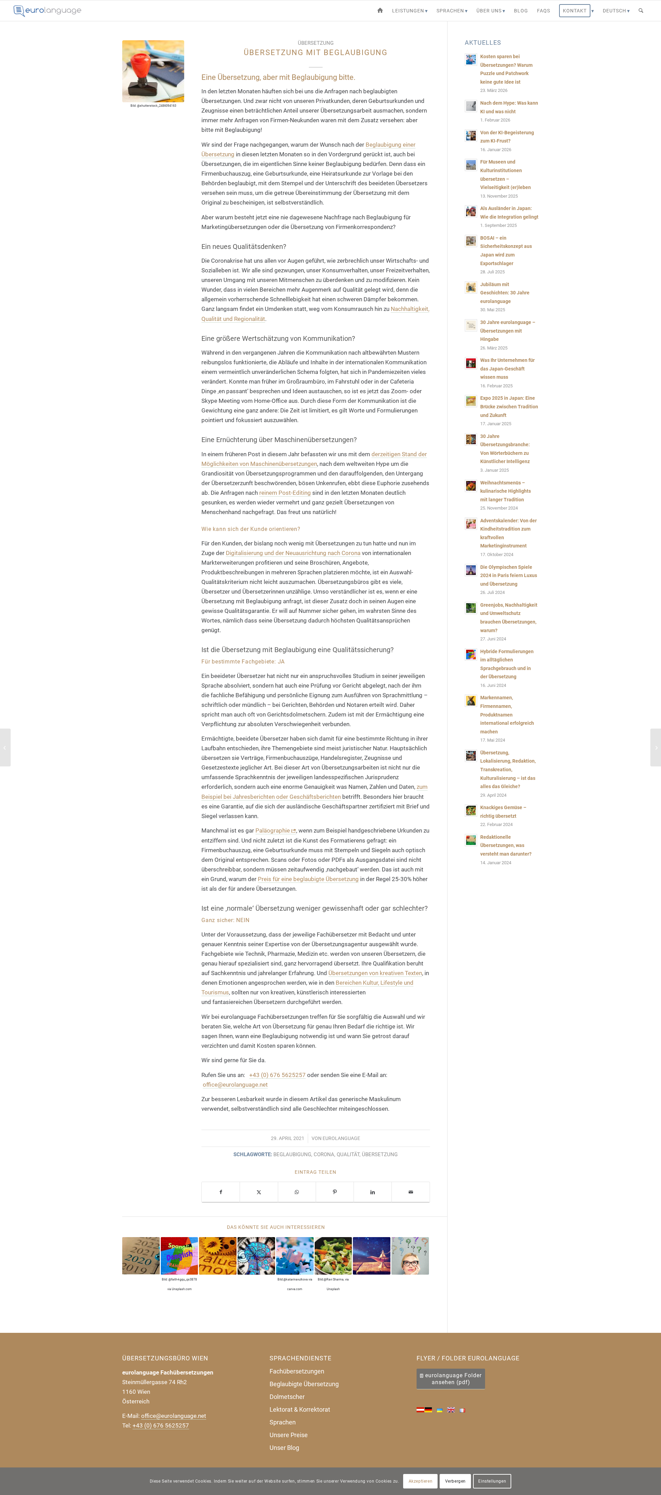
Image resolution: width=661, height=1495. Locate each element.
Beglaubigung (292, 1154)
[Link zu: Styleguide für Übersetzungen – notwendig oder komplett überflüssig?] (218, 1256)
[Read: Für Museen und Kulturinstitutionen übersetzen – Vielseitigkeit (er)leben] (471, 165)
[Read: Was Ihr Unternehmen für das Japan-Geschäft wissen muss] (471, 363)
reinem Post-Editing (285, 492)
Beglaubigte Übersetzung (304, 1384)
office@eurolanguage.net (235, 1084)
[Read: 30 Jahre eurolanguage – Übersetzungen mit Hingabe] (471, 325)
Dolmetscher (287, 1396)
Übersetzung (316, 43)
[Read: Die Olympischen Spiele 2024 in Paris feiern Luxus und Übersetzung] (471, 570)
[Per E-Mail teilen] (410, 1192)
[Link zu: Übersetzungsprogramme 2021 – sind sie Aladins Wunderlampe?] (371, 1256)
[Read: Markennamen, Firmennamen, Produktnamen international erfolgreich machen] (471, 700)
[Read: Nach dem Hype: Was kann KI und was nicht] (471, 106)
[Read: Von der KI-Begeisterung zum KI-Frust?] (471, 135)
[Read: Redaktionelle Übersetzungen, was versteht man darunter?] (471, 840)
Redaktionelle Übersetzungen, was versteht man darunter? (506, 845)
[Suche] (641, 10)
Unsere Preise (289, 1435)
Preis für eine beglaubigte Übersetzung (308, 879)
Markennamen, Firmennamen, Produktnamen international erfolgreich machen (507, 714)
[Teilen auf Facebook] (221, 1192)
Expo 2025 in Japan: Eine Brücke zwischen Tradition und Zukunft (509, 406)
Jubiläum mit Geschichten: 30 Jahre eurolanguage (504, 293)
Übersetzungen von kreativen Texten (375, 973)
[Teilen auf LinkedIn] (372, 1192)
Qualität (348, 1154)
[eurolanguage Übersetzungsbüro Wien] (380, 10)
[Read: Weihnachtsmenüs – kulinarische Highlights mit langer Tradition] (471, 486)
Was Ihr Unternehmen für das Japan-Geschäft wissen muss (507, 368)
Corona (324, 1154)
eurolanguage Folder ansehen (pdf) (453, 1379)
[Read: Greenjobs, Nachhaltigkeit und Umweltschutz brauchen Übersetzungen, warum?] (471, 608)
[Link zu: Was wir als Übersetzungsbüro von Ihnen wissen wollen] (410, 1256)
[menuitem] (380, 10)
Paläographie (272, 830)
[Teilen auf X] (258, 1192)
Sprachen (283, 1422)
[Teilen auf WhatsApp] (297, 1192)
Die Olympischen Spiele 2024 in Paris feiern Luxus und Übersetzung (508, 575)
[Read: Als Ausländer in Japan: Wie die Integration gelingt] (471, 211)
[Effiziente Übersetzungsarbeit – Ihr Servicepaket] (5, 747)
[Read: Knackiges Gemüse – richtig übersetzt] (471, 810)
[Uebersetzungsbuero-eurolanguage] (47, 10)
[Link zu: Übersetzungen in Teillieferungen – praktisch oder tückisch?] (256, 1256)
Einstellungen (492, 1481)
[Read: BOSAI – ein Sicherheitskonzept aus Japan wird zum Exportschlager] (471, 241)
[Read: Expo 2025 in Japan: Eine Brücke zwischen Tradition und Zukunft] (471, 401)
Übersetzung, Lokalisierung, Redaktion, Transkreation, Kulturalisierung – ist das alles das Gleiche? (508, 770)
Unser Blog (284, 1447)
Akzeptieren (421, 1481)
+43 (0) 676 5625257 (277, 1074)
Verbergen (455, 1481)
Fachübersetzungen (297, 1371)
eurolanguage (341, 1138)
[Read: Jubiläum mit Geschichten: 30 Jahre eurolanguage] (471, 287)
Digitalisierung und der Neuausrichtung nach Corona (293, 553)
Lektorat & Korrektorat (300, 1409)
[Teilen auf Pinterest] (335, 1192)
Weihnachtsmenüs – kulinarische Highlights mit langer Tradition (505, 491)
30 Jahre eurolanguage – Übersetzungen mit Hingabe (507, 331)
